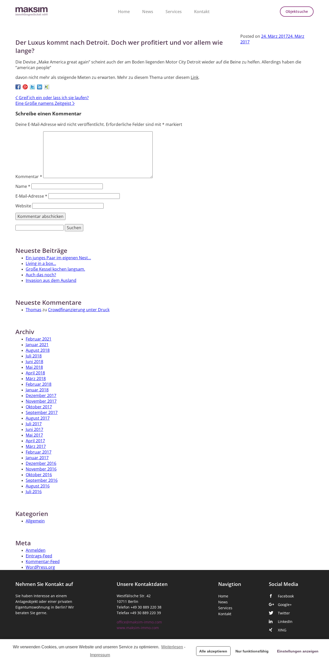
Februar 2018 (38, 384)
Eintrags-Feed (39, 556)
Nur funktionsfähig (252, 651)
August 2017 (38, 418)
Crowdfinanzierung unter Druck (78, 310)
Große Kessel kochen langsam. (55, 269)
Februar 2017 (38, 452)
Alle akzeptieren (213, 651)
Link (194, 77)
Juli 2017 (34, 424)
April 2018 (35, 373)
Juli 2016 (34, 492)
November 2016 (41, 469)
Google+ (285, 604)
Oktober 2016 (39, 475)
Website (23, 206)
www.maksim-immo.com (138, 628)
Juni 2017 (34, 429)
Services (174, 12)
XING (282, 630)
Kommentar (28, 176)
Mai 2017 (34, 435)
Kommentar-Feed (43, 561)
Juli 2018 (34, 356)
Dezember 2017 (41, 395)
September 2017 (42, 412)
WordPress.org (40, 567)
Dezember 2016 (41, 463)
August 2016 (38, 486)
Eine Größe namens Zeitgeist (45, 103)
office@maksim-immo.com (139, 622)
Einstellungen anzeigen (297, 651)
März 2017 (36, 446)
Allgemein (35, 521)
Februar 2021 (38, 339)
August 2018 (38, 350)
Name (22, 186)
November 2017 (41, 401)
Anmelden (35, 550)
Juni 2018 (34, 362)
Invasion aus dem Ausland (51, 280)
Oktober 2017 (39, 407)
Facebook (286, 596)
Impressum (100, 655)
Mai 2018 (34, 367)
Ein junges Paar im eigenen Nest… (58, 258)
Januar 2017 (37, 458)
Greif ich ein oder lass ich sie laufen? (52, 98)
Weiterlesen (172, 647)
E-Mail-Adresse (31, 196)
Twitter (284, 613)
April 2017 (35, 441)
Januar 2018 (37, 390)
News (147, 12)
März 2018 (36, 378)
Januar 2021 (37, 345)
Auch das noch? (41, 275)
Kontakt (201, 12)
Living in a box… (41, 263)
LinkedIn (285, 621)
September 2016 (42, 480)
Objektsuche (297, 11)
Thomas (33, 310)
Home (124, 12)
